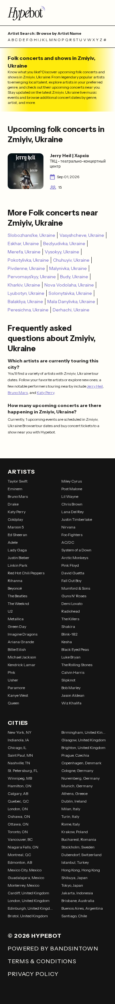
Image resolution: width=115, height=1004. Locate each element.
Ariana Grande (21, 641)
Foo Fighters (71, 534)
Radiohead (70, 611)
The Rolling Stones (76, 664)
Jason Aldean (72, 695)
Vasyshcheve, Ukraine (81, 235)
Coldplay (15, 519)
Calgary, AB (18, 793)
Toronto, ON (18, 831)
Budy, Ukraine (74, 277)
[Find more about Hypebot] (57, 12)
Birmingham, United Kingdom (84, 732)
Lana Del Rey (72, 511)
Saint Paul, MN (20, 755)
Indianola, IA (18, 740)
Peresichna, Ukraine (28, 310)
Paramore (16, 687)
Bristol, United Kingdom (28, 915)
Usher (13, 680)
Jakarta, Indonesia (77, 893)
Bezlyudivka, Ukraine (64, 243)
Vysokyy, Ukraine (62, 252)
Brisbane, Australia (77, 900)
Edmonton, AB (20, 862)
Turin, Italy (70, 816)
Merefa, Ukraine (24, 252)
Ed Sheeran (17, 534)
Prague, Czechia (75, 755)
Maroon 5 (16, 527)
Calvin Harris (72, 672)
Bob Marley (70, 687)
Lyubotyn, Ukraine (26, 293)
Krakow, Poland (74, 831)
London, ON (18, 808)
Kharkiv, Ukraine (24, 285)
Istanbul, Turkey (75, 862)
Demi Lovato (71, 603)
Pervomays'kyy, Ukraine (32, 277)
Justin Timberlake (76, 519)
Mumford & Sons (75, 588)
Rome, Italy (70, 824)
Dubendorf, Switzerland (81, 854)
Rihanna (15, 580)
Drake (13, 504)
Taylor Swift (17, 481)
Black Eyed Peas (75, 649)
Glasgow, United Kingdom (83, 740)
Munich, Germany (77, 785)
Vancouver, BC (20, 839)
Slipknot (68, 680)
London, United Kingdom (29, 900)
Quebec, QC (18, 801)
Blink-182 (69, 634)
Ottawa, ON (18, 824)
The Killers (70, 618)
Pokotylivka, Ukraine (28, 260)
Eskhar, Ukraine (23, 243)
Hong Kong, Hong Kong (80, 870)
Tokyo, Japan (72, 885)
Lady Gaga (17, 550)
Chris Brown (71, 504)
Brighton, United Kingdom (83, 747)
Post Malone (71, 488)
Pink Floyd (70, 565)
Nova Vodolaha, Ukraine (69, 285)
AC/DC (67, 542)
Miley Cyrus (71, 481)
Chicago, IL (17, 747)
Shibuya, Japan (74, 877)
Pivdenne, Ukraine (26, 268)
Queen (13, 703)
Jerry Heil (95, 386)
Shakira (68, 626)
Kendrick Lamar (21, 664)
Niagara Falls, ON (23, 847)
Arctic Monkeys (74, 557)
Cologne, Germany (77, 770)
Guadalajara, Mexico (26, 877)
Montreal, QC (19, 854)
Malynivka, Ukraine (68, 268)
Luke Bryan (70, 657)
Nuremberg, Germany (80, 778)
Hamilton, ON (19, 785)
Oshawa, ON (19, 816)
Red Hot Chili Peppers (26, 573)
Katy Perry (45, 392)
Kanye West (18, 695)
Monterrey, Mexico (23, 885)
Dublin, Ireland (74, 801)
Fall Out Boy (71, 580)
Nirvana (68, 527)
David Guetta (72, 573)
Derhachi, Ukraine (71, 310)
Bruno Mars (18, 392)
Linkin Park (17, 565)
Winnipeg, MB (20, 778)
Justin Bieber (18, 557)
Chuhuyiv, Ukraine (71, 260)
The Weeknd (18, 603)
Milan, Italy (70, 808)
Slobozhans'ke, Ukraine (31, 235)
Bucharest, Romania (78, 839)
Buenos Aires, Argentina (82, 908)
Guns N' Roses (73, 595)
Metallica (16, 618)
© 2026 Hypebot (35, 935)
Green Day (17, 626)
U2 (10, 611)
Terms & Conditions (42, 961)
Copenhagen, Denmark (81, 762)
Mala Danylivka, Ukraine (71, 301)
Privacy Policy (33, 974)
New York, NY (20, 732)
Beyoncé (15, 588)
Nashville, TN (19, 762)
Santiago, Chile (74, 915)
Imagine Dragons (22, 634)
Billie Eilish (17, 649)
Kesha (66, 641)
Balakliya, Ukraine (25, 301)
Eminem (15, 488)
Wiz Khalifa (71, 703)
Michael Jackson (22, 657)
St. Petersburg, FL (23, 770)
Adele (13, 542)
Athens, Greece (74, 793)
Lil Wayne (69, 496)
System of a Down (76, 550)
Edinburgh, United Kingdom (31, 908)
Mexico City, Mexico (25, 870)
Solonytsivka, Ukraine (70, 293)
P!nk (11, 672)
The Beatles (17, 595)
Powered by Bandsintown (53, 948)
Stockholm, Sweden (78, 847)
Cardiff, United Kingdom (28, 893)
